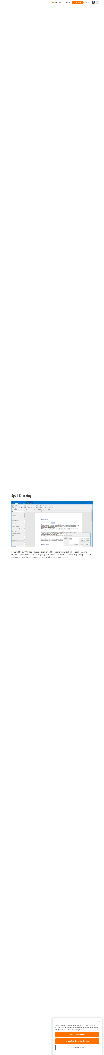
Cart (55, 2)
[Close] (99, 1021)
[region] (77, 1036)
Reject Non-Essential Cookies (77, 1041)
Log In (87, 2)
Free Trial (78, 2)
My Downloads (64, 2)
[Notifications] (97, 2)
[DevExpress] (13, 2)
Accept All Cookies (77, 1035)
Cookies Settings (77, 1047)
